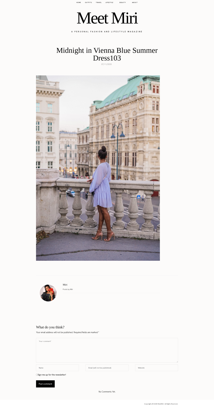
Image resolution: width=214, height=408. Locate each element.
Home (78, 2)
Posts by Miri (68, 289)
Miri (65, 284)
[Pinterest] (109, 269)
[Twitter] (104, 269)
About (135, 2)
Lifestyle (109, 2)
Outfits (88, 2)
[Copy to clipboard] (114, 269)
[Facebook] (99, 269)
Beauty (123, 2)
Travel (99, 2)
